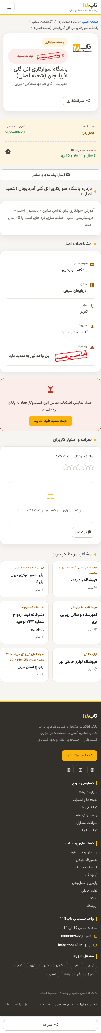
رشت (67, 974)
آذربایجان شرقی (42, 21)
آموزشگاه (91, 875)
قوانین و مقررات (87, 1004)
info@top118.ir (70, 945)
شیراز (45, 965)
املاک (93, 898)
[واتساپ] (69, 770)
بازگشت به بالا (14, 1004)
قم (79, 974)
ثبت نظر (81, 532)
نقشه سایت (44, 1004)
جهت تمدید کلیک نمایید (50, 421)
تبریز (32, 965)
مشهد (76, 965)
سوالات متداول (86, 823)
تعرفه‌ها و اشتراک (85, 800)
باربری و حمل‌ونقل (84, 883)
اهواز (91, 974)
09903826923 (72, 936)
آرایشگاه (91, 906)
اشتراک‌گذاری (76, 101)
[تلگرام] (80, 770)
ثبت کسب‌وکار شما (79, 755)
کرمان (52, 974)
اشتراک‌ (48, 1025)
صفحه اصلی (89, 21)
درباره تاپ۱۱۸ (88, 792)
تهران (91, 965)
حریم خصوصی (64, 1004)
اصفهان (60, 965)
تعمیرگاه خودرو (86, 860)
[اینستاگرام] (92, 770)
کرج (19, 965)
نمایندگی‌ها (89, 807)
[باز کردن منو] (9, 7)
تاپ (83, 7)
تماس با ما (89, 830)
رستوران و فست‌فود (83, 852)
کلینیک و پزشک (86, 867)
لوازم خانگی (89, 891)
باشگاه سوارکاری (69, 21)
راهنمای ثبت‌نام (86, 815)
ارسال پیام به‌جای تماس (49, 175)
